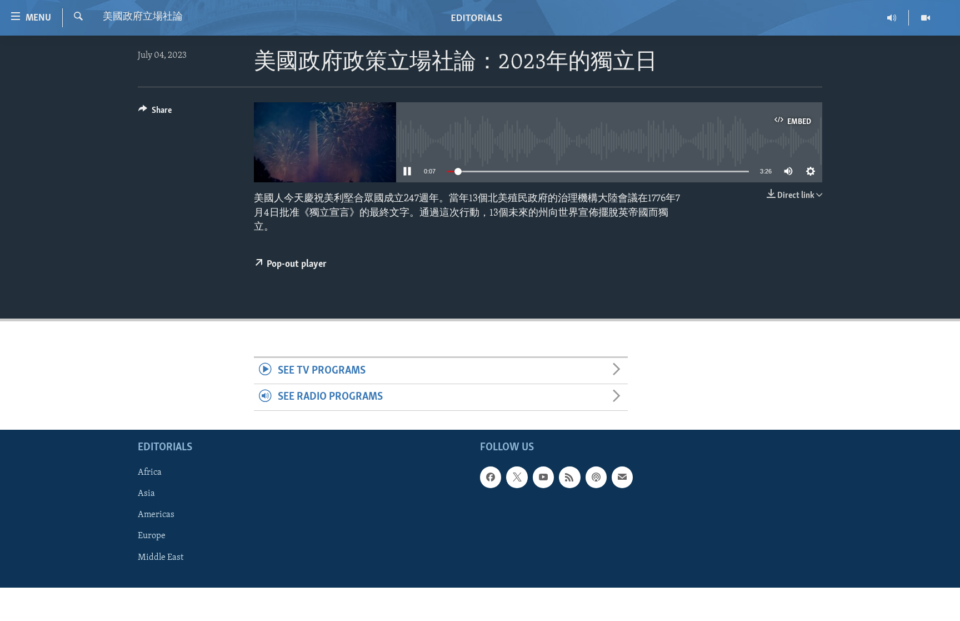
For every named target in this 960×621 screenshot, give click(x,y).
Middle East (160, 557)
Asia (146, 493)
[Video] (925, 18)
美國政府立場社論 (143, 17)
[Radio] (892, 18)
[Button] (155, 112)
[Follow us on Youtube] (543, 477)
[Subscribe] (622, 477)
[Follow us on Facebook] (490, 477)
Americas (156, 514)
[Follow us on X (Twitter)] (516, 477)
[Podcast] (596, 477)
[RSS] (569, 477)
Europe (152, 535)
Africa (150, 472)
